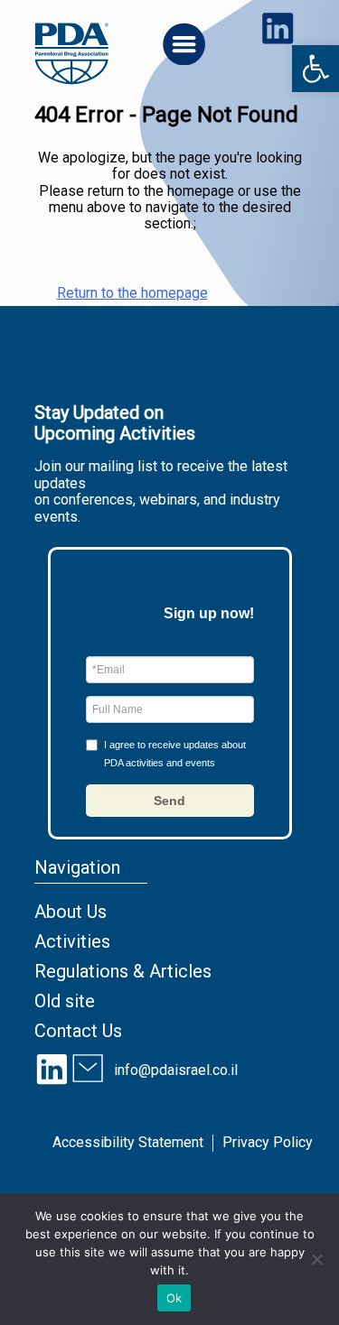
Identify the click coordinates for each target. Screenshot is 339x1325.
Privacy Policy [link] (267, 1142)
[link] (315, 68)
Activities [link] (72, 941)
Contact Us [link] (78, 1031)
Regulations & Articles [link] (123, 971)
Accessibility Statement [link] (127, 1142)
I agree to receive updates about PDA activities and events (175, 753)
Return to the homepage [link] (132, 292)
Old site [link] (64, 1001)
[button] (170, 800)
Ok (174, 1298)
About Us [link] (70, 911)
